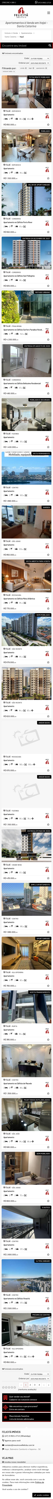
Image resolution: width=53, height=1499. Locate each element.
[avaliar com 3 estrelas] (9, 1387)
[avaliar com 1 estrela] (3, 1387)
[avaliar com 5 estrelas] (14, 1387)
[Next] (47, 92)
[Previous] (5, 92)
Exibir (26, 58)
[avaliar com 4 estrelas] (12, 1387)
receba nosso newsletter (15, 1462)
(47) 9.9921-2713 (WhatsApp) (18, 1436)
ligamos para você (13, 1440)
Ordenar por (24, 63)
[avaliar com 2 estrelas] (6, 1387)
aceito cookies (42, 1495)
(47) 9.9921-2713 (44, 3)
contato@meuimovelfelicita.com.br (19, 1445)
